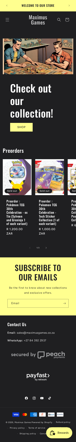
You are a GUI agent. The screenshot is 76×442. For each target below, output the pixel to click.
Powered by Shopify (42, 422)
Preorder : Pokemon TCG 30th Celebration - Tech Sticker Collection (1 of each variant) (49, 212)
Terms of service (36, 428)
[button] (7, 20)
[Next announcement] (69, 5)
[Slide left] (30, 248)
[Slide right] (46, 248)
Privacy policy (17, 428)
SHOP (21, 127)
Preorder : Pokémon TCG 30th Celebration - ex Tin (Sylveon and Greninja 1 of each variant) (16, 212)
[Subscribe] (64, 303)
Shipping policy (28, 433)
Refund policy (63, 422)
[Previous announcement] (7, 5)
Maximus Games (23, 422)
